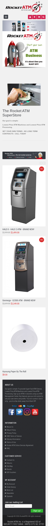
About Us (10, 427)
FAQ (8, 448)
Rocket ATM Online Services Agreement (20, 445)
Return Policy (11, 430)
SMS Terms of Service (14, 436)
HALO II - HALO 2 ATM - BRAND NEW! (18, 229)
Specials (10, 496)
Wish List (10, 490)
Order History (11, 487)
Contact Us (10, 460)
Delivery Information (13, 439)
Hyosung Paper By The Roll (14, 371)
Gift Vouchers (11, 472)
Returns (9, 463)
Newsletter (10, 493)
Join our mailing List (14, 502)
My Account (11, 484)
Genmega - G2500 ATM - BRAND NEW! (18, 300)
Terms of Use (11, 442)
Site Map (10, 466)
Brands (9, 469)
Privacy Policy (11, 433)
